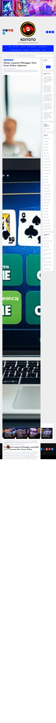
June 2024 (46, 208)
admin (8, 68)
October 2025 (46, 167)
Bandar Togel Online (31, 46)
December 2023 (47, 226)
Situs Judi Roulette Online (16, 50)
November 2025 (47, 164)
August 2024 (46, 202)
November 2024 (47, 193)
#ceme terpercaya (24, 70)
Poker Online (16, 46)
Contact (44, 50)
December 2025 (47, 161)
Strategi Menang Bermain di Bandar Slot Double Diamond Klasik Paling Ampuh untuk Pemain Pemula (9, 433)
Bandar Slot (22, 46)
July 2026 (46, 141)
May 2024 (46, 211)
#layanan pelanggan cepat (9, 71)
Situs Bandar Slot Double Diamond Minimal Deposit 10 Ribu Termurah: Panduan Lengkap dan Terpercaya (21, 433)
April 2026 (46, 150)
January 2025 (47, 188)
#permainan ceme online (19, 71)
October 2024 (46, 196)
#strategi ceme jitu (27, 71)
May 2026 (46, 147)
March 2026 (46, 153)
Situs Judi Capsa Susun (42, 46)
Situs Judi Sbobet (47, 262)
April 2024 (46, 214)
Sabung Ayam (26, 50)
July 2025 (46, 176)
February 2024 (47, 220)
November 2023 (47, 229)
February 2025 (47, 185)
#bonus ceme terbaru (17, 70)
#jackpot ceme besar (33, 70)
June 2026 (46, 144)
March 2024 (46, 217)
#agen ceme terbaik (8, 70)
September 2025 (47, 170)
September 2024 (47, 199)
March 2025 (46, 182)
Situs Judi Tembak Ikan (35, 50)
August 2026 (46, 138)
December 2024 (47, 191)
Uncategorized (47, 269)
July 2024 (46, 205)
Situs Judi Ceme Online (8, 59)
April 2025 (46, 179)
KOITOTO (28, 40)
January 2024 (47, 223)
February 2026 (47, 156)
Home (10, 46)
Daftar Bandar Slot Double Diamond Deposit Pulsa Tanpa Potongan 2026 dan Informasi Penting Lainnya (47, 433)
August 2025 (46, 173)
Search (46, 59)
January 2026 (47, 158)
